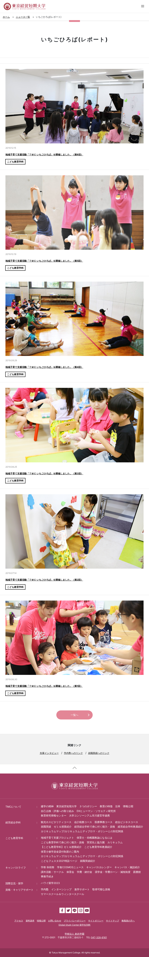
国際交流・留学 (14, 883)
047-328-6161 (99, 937)
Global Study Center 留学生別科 (74, 924)
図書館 (137, 871)
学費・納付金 (84, 871)
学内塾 (45, 889)
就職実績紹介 (87, 860)
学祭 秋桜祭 (47, 867)
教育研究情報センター (53, 815)
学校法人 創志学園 (74, 933)
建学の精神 (47, 806)
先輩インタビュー (49, 753)
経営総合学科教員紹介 (130, 826)
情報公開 (128, 806)
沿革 (117, 806)
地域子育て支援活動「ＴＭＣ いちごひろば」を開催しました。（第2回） (44, 579)
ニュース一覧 (23, 16)
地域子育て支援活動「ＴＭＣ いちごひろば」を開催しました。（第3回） (44, 473)
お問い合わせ (54, 920)
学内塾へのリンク (73, 753)
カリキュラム (115, 842)
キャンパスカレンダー (99, 867)
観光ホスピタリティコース (56, 822)
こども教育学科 (15, 161)
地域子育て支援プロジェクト (57, 837)
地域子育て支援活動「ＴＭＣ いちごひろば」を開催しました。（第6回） (44, 154)
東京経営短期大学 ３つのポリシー (76, 806)
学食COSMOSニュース (70, 867)
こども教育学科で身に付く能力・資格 (62, 842)
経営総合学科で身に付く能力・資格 (94, 826)
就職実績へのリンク (98, 753)
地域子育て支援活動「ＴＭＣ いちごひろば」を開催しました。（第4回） (44, 367)
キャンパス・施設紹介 (127, 867)
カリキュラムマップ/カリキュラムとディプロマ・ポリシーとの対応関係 (82, 831)
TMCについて (13, 806)
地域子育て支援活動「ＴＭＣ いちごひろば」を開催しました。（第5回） (44, 260)
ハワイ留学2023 (50, 882)
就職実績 (46, 826)
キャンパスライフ (15, 867)
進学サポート (82, 889)
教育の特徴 (106, 806)
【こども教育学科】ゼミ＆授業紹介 (61, 846)
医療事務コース (103, 822)
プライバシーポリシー (75, 920)
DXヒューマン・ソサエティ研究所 (96, 810)
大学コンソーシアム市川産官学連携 (89, 815)
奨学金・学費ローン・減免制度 (112, 871)
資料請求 (30, 920)
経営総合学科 (13, 822)
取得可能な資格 (101, 889)
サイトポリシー (95, 920)
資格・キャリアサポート (19, 889)
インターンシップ (61, 889)
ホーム (6, 16)
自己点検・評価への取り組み (57, 810)
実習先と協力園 (96, 842)
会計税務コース (83, 822)
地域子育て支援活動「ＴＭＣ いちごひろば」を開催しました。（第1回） (44, 685)
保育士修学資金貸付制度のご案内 (60, 851)
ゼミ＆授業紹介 (63, 826)
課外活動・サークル (52, 871)
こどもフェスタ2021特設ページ (59, 860)
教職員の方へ (128, 920)
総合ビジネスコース (126, 822)
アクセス (18, 920)
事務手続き (47, 876)
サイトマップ (112, 920)
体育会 (70, 871)
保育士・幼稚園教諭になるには (94, 837)
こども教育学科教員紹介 (98, 846)
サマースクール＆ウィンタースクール (62, 894)
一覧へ (74, 714)
